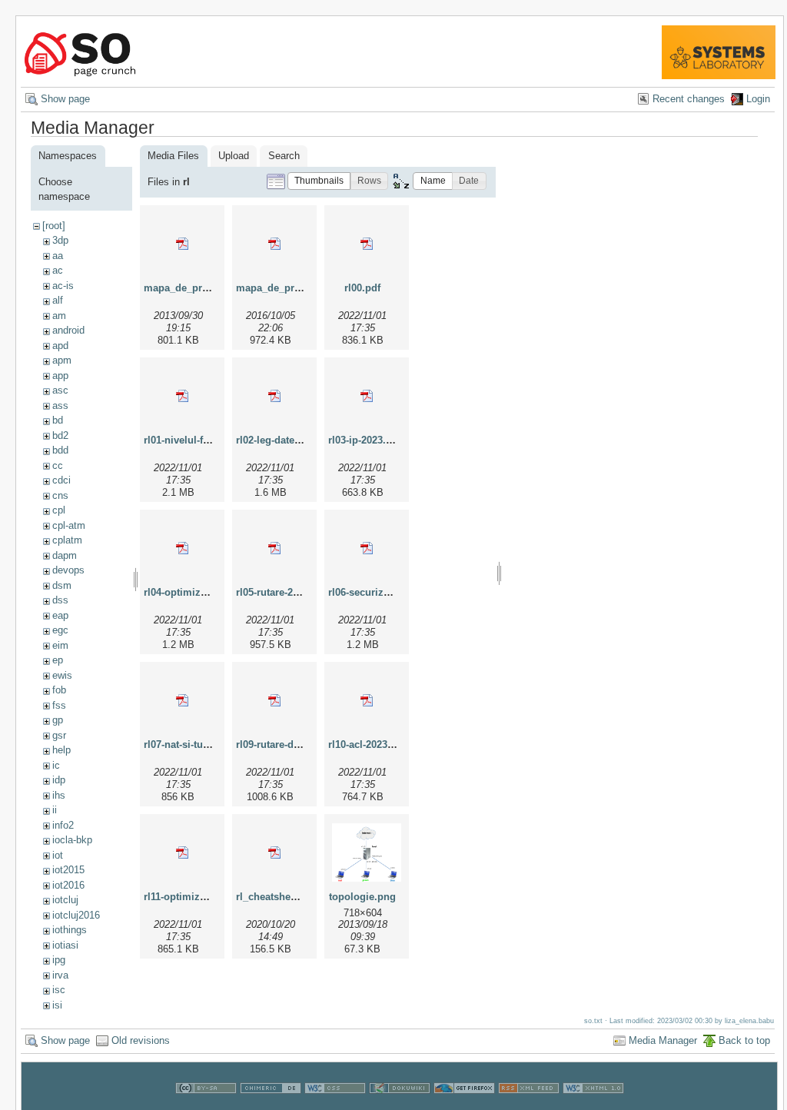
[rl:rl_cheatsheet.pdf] (274, 852)
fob (59, 690)
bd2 (60, 435)
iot (57, 855)
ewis (62, 675)
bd (57, 420)
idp (58, 780)
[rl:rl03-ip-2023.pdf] (366, 395)
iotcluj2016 (76, 915)
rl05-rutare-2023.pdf (281, 592)
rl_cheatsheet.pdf (276, 896)
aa (57, 255)
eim (60, 645)
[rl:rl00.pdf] (366, 243)
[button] (318, 181)
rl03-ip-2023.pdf (364, 440)
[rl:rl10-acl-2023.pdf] (366, 700)
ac (57, 270)
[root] (53, 225)
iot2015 (68, 870)
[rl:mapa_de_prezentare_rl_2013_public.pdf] (182, 243)
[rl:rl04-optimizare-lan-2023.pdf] (182, 548)
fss (59, 705)
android (68, 330)
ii (54, 810)
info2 (63, 825)
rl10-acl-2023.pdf (367, 744)
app (60, 375)
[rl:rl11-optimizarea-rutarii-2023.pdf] (182, 852)
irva (60, 975)
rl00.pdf (362, 288)
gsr (59, 735)
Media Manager (663, 1040)
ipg (58, 959)
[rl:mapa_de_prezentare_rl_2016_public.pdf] (274, 243)
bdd (60, 450)
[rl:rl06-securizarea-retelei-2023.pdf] (366, 548)
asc (60, 390)
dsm (61, 585)
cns (60, 495)
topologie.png (362, 896)
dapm (64, 555)
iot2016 (68, 885)
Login (758, 99)
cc (57, 465)
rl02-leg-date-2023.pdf (286, 440)
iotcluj (65, 900)
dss (60, 600)
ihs (58, 795)
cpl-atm (68, 525)
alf (57, 300)
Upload (233, 155)
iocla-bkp (72, 840)
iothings (69, 930)
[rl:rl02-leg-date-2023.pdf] (274, 395)
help (61, 750)
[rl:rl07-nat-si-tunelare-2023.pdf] (182, 700)
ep (57, 660)
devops (68, 570)
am (59, 315)
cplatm (67, 540)
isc (58, 989)
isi (57, 1005)
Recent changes (689, 99)
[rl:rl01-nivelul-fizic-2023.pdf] (182, 395)
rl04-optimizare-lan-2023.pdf (210, 592)
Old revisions (140, 1040)
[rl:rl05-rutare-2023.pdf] (274, 548)
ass (60, 405)
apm (61, 360)
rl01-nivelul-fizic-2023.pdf (203, 440)
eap (60, 615)
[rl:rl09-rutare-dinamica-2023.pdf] (274, 700)
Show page (65, 99)
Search (284, 155)
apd (60, 345)
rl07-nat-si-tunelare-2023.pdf (209, 744)
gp (57, 720)
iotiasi (65, 945)
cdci (61, 480)
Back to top (744, 1040)
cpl (58, 510)
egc (60, 630)
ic (56, 765)
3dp (60, 240)
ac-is (63, 285)
